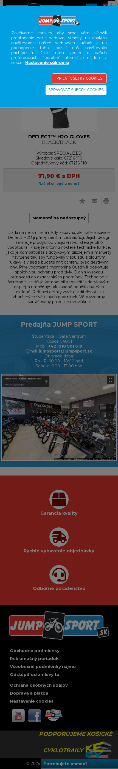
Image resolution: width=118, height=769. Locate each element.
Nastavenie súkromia (47, 62)
